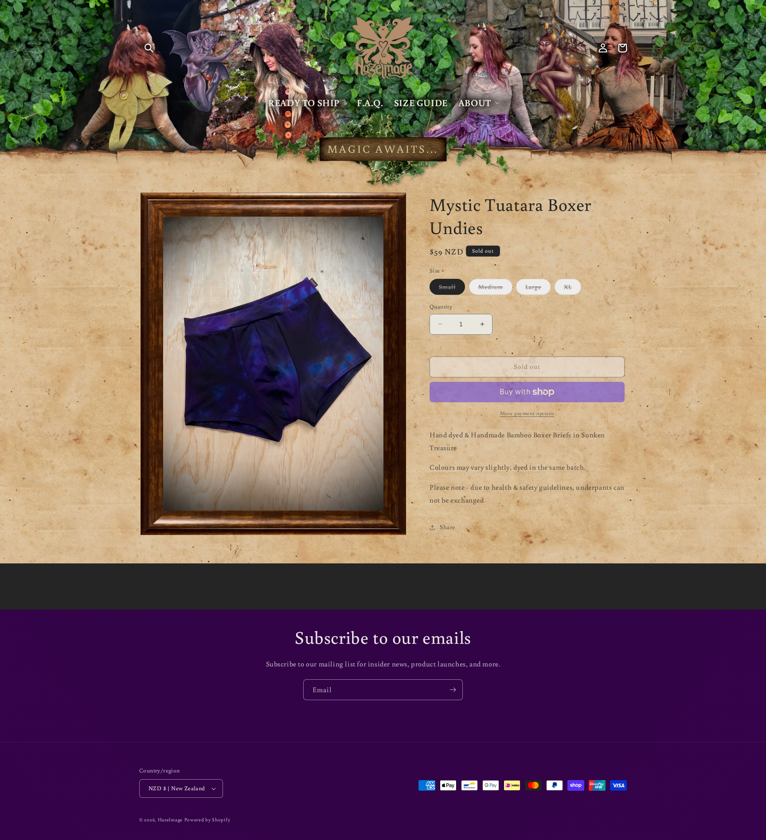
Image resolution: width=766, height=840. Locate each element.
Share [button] (447, 527)
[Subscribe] (452, 689)
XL (572, 288)
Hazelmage (170, 819)
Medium (495, 288)
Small (452, 288)
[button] (149, 48)
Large (538, 288)
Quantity (441, 306)
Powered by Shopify (207, 819)
